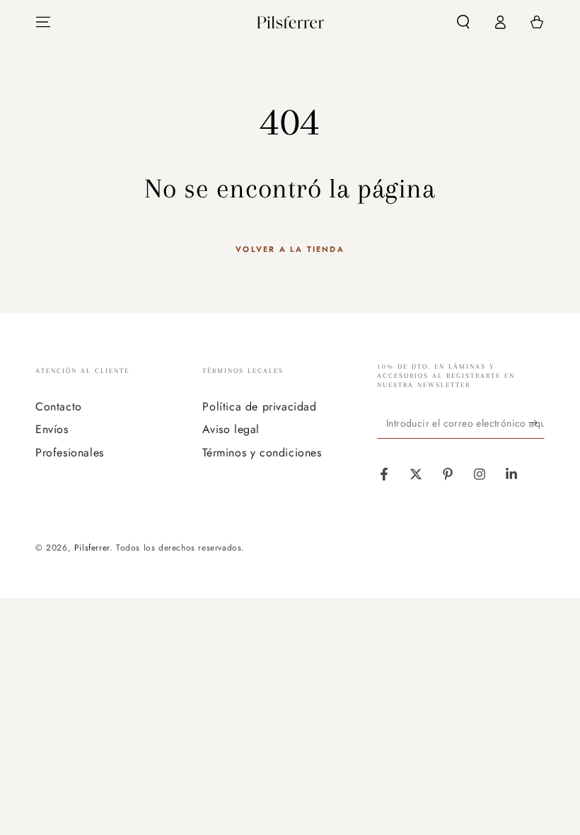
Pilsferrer (92, 547)
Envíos (52, 429)
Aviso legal (231, 429)
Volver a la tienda (290, 249)
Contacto (58, 406)
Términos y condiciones (261, 452)
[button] (463, 22)
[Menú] (43, 22)
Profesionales (69, 452)
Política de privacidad (259, 406)
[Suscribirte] (536, 422)
